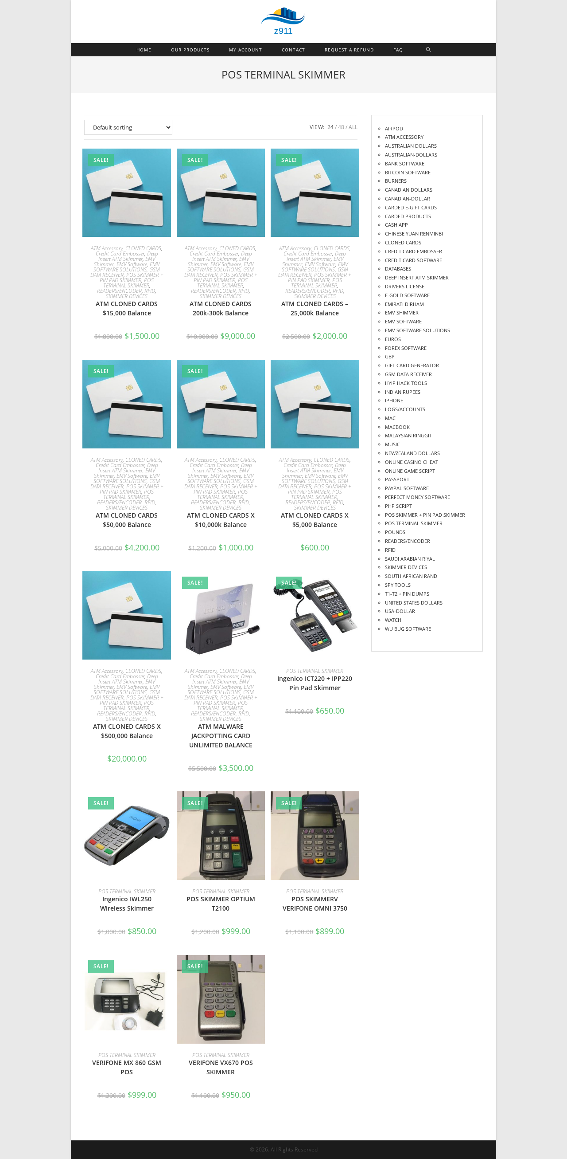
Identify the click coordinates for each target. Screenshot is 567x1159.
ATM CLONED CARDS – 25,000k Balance (314, 308)
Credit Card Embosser (120, 253)
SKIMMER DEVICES (127, 296)
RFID (149, 291)
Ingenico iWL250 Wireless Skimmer (127, 903)
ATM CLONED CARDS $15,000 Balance (127, 308)
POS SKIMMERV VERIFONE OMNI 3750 (315, 903)
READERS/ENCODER (119, 291)
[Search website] (428, 49)
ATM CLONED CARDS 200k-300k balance (221, 308)
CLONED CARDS (143, 248)
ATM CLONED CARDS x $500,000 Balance (127, 731)
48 (341, 127)
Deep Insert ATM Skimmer (128, 256)
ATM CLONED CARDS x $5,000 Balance (315, 520)
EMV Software (132, 264)
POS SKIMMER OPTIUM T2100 (220, 903)
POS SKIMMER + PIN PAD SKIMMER (131, 277)
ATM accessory (107, 248)
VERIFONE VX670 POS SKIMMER (221, 1067)
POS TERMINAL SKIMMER (128, 282)
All (353, 127)
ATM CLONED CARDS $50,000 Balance (127, 520)
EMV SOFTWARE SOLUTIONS (126, 266)
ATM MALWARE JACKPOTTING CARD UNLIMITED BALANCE (220, 735)
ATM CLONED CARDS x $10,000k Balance (221, 520)
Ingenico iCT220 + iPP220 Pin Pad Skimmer (314, 683)
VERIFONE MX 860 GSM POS (126, 1067)
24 (330, 127)
